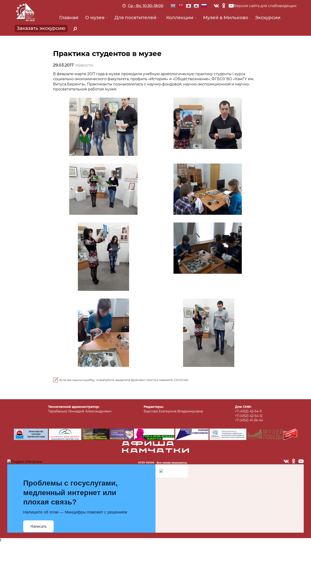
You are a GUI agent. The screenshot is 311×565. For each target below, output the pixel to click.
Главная (68, 17)
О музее (95, 17)
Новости (84, 65)
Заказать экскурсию (41, 28)
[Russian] (204, 6)
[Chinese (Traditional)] (181, 6)
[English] (173, 6)
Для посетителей (135, 17)
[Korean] (196, 6)
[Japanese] (188, 6)
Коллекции (179, 17)
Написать (39, 526)
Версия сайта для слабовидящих (265, 6)
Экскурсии (267, 17)
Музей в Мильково (225, 17)
